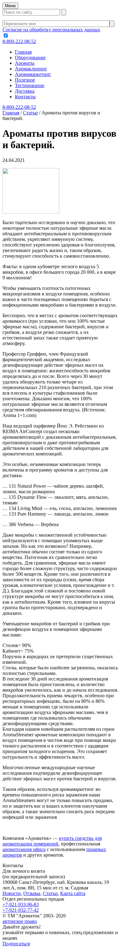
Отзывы (31, 893)
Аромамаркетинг (33, 74)
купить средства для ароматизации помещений (52, 841)
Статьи (50, 893)
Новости (11, 893)
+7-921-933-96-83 (20, 904)
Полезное (25, 79)
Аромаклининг (31, 68)
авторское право (19, 921)
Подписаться (16, 943)
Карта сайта (72, 893)
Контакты (25, 96)
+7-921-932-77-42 (20, 910)
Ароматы (24, 63)
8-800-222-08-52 (19, 41)
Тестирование (29, 85)
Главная (23, 52)
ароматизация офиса (24, 849)
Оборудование (30, 57)
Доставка (24, 91)
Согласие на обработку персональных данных (51, 29)
